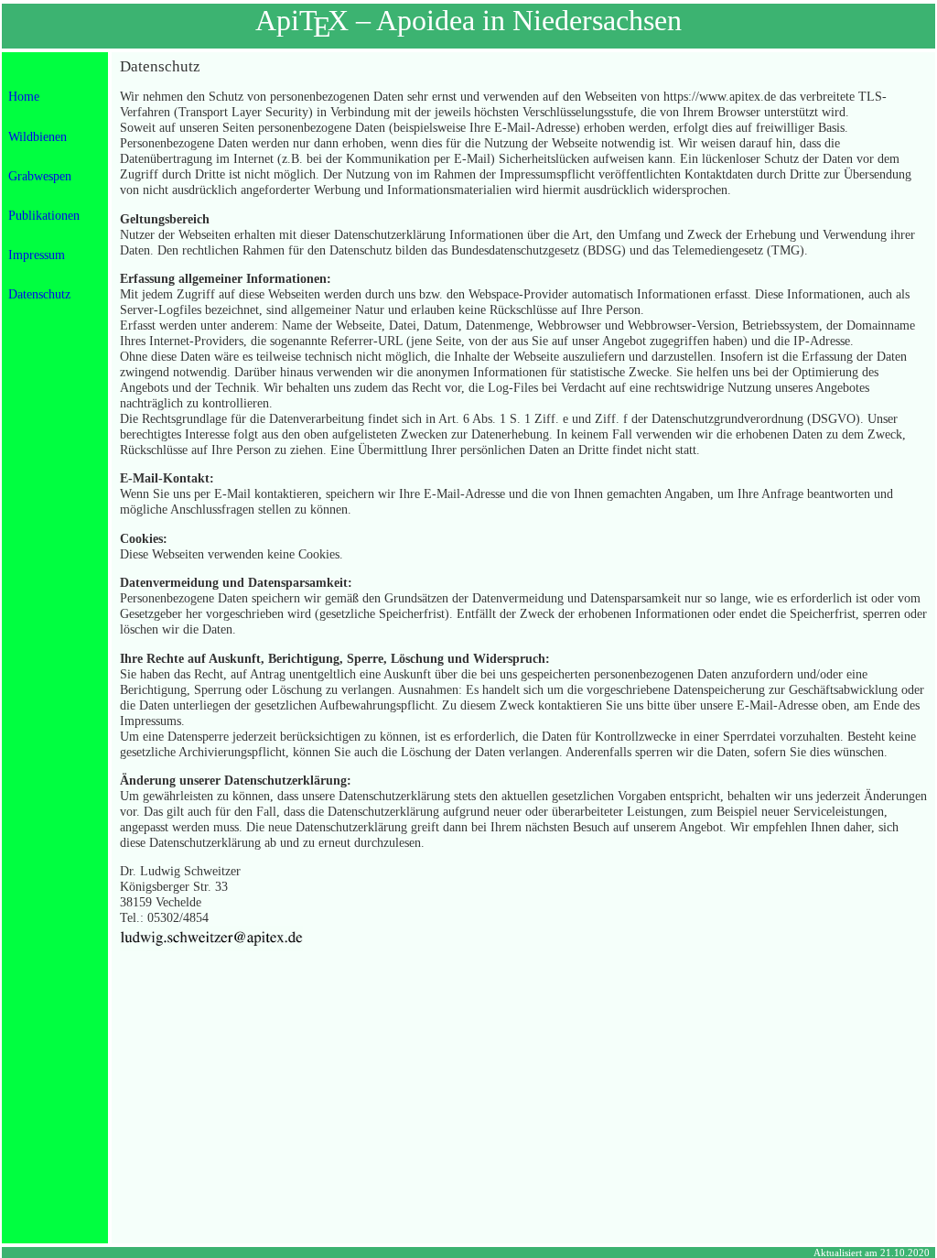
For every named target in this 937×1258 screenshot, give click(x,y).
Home (23, 96)
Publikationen (44, 215)
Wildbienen (37, 136)
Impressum (36, 254)
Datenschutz (39, 294)
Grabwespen (39, 175)
